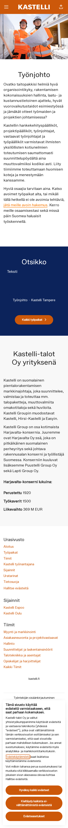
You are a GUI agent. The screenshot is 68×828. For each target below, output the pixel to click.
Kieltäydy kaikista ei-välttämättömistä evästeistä (34, 803)
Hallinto (9, 644)
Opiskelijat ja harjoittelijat (22, 661)
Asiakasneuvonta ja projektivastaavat (30, 638)
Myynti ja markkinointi (19, 632)
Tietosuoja (11, 582)
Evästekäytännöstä (18, 756)
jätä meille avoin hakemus (25, 205)
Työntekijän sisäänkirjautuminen (34, 697)
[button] (61, 7)
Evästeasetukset (34, 816)
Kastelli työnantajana (18, 564)
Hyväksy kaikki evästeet (34, 790)
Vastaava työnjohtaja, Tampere (34, 294)
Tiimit (7, 558)
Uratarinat (10, 576)
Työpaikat (10, 552)
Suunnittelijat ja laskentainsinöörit (28, 650)
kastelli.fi (34, 678)
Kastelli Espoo (13, 608)
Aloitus (8, 547)
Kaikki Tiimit (12, 667)
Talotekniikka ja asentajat (22, 655)
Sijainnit (9, 570)
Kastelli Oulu (12, 613)
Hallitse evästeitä (15, 588)
